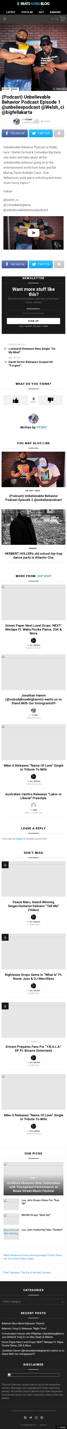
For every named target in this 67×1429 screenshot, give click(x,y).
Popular (27, 12)
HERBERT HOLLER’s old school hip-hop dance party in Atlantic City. (33, 555)
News (33, 1178)
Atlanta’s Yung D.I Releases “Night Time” (24, 1328)
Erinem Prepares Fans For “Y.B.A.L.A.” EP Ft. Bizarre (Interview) (33, 1048)
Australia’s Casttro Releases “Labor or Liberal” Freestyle (33, 796)
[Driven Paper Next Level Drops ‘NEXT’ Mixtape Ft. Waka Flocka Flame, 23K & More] (33, 602)
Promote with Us (28, 1425)
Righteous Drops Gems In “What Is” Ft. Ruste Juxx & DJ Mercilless (33, 977)
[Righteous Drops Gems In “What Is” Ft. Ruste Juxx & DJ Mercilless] (33, 951)
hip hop (29, 491)
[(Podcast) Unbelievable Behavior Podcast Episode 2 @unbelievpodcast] (33, 469)
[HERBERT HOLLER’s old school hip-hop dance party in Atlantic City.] (33, 527)
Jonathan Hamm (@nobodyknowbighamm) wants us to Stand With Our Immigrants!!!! (33, 699)
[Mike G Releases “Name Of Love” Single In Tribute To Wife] (33, 742)
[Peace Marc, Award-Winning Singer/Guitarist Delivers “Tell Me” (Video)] (33, 879)
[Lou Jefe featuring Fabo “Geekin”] (11, 1234)
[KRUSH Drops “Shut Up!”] (11, 1219)
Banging (55, 12)
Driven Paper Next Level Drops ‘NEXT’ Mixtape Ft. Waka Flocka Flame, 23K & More (33, 629)
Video (37, 491)
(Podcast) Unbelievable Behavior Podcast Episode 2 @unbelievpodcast (33, 498)
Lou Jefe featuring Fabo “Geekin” (42, 1229)
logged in (21, 838)
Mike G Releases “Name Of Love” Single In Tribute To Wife (33, 767)
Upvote (15, 400)
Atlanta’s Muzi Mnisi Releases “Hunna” (23, 1323)
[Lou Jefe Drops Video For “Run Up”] (11, 1204)
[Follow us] (52, 19)
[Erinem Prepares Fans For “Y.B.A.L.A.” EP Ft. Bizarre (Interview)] (33, 1020)
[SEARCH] (56, 19)
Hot (41, 12)
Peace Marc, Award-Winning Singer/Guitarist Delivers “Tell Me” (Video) (33, 906)
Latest (10, 12)
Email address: (33, 309)
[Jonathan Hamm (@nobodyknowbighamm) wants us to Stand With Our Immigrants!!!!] (33, 672)
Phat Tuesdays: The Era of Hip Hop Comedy (27, 1272)
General (33, 548)
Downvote (50, 400)
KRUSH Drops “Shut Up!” (36, 1215)
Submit (43, 1425)
